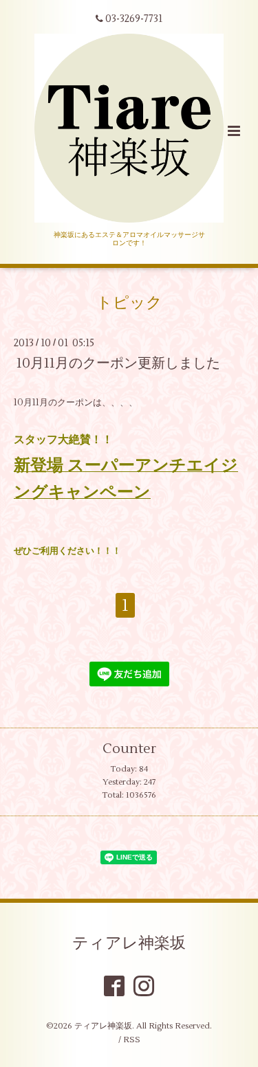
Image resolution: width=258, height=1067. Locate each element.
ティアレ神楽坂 (129, 942)
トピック (129, 303)
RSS (131, 1040)
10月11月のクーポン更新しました (118, 363)
